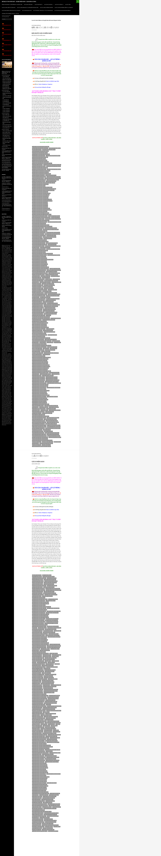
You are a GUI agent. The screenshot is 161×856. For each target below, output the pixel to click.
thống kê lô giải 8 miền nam (54, 805)
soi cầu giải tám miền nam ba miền (52, 380)
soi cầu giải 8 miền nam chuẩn (38, 749)
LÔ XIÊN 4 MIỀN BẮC (6, 111)
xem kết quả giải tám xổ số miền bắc (39, 435)
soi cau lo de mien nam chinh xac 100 (39, 401)
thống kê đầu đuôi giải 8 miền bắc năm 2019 (41, 416)
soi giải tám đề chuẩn (44, 407)
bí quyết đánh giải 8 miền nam (48, 576)
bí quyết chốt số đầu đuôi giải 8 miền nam (40, 151)
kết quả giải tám (36, 297)
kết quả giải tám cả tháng (48, 301)
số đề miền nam (54, 725)
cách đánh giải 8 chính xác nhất (50, 582)
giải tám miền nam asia (37, 286)
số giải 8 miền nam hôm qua (38, 730)
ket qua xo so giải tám (37, 319)
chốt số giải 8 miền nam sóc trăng (53, 611)
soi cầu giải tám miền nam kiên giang (39, 392)
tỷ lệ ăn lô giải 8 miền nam (37, 814)
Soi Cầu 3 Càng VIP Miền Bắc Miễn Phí (46, 7)
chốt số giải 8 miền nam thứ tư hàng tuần (40, 617)
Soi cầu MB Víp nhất (38, 4)
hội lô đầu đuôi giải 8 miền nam (50, 292)
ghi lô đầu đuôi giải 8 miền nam (38, 274)
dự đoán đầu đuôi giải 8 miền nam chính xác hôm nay (42, 253)
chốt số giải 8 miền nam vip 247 (52, 618)
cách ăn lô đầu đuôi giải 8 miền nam (53, 155)
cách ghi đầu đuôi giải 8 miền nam (39, 166)
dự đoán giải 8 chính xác (37, 632)
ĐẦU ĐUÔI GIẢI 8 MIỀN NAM (45, 27)
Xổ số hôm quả (35, 443)
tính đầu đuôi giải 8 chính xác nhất (39, 422)
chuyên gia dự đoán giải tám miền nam (40, 624)
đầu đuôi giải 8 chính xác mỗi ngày (39, 223)
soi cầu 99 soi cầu (46, 354)
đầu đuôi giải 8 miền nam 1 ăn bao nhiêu (51, 229)
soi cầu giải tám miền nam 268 (50, 755)
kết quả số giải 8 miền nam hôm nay (54, 706)
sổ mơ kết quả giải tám (37, 354)
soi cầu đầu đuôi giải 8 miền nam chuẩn (40, 369)
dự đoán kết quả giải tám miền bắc (53, 645)
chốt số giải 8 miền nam (50, 600)
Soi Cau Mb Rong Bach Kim (27, 10)
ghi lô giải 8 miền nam (45, 648)
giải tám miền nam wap (37, 291)
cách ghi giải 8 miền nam (52, 585)
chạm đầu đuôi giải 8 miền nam (52, 179)
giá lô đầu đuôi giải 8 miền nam (51, 274)
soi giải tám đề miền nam (37, 796)
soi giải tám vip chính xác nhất (38, 411)
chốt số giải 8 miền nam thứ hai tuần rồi (40, 615)
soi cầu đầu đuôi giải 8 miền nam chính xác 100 (41, 366)
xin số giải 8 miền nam (37, 825)
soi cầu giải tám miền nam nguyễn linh (40, 393)
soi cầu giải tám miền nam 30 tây (39, 378)
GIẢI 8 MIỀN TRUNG (6, 135)
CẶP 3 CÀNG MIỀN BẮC (7, 78)
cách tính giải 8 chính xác (37, 587)
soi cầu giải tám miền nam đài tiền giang (40, 772)
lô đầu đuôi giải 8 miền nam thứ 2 (39, 328)
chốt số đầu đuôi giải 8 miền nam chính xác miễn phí (42, 187)
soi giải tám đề (35, 407)
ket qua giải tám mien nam (38, 306)
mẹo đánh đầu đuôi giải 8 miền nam (39, 333)
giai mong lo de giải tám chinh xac (51, 280)
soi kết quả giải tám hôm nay (47, 799)
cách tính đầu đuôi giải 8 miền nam (53, 169)
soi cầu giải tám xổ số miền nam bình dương (41, 395)
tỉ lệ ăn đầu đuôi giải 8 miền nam (50, 419)
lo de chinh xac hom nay (37, 330)
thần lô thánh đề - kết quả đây (39, 414)
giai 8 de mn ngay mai (55, 276)
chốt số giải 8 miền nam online (53, 608)
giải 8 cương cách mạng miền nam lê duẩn (40, 653)
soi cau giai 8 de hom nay (54, 372)
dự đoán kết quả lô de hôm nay (39, 271)
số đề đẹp (58, 724)
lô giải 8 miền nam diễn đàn (46, 715)
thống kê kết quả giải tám (38, 419)
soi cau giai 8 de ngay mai (52, 739)
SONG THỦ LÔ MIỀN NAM (7, 126)
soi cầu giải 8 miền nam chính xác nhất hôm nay (41, 745)
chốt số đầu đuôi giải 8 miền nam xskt (40, 211)
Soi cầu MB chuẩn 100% (28, 4)
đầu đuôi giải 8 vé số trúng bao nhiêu (40, 244)
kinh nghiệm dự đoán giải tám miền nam (40, 322)
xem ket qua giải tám (48, 431)
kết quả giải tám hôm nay (52, 303)
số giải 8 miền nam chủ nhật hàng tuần (48, 728)
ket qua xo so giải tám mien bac (49, 319)
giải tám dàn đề (35, 282)
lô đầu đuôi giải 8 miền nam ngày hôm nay (40, 327)
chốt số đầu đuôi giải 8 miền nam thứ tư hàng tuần (42, 200)
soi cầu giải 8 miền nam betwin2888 (39, 742)
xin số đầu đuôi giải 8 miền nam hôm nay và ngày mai (42, 440)
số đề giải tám (46, 348)
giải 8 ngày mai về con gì (42, 662)
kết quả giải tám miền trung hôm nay (40, 698)
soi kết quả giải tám (49, 411)
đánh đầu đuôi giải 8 (55, 217)
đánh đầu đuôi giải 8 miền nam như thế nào (41, 220)
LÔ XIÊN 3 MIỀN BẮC (6, 110)
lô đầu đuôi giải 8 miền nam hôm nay (39, 324)
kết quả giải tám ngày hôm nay (49, 309)
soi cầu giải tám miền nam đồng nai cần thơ (41, 390)
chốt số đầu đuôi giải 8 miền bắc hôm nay (40, 184)
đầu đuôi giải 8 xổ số (52, 244)
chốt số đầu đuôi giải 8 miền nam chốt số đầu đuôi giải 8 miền (44, 188)
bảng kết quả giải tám (37, 149)
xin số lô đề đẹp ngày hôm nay (38, 826)
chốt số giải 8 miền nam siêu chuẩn (39, 611)
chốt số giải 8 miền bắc (53, 599)
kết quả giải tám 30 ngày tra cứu (53, 298)
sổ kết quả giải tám (36, 351)
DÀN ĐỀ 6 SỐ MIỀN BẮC (7, 84)
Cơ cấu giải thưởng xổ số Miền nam (39, 626)
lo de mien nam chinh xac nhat (38, 713)
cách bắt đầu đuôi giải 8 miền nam (39, 158)
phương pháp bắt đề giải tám (38, 339)
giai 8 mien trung (56, 279)
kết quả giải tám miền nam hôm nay (50, 306)
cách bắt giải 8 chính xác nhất (50, 579)
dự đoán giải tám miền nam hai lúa (39, 256)
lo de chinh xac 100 (50, 328)
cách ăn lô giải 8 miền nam (38, 579)
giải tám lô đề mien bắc (56, 282)
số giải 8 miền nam (36, 728)
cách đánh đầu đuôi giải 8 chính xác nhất (40, 161)
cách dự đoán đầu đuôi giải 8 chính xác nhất (52, 164)
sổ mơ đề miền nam (48, 731)
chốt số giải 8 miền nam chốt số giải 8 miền (40, 603)
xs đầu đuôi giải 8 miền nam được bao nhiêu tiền (42, 446)
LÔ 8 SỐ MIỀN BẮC (6, 104)
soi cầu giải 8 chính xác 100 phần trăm (40, 734)
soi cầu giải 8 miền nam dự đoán (39, 751)
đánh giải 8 (35, 627)
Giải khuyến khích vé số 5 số (38, 280)
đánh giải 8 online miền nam (51, 629)
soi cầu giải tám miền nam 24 (48, 375)
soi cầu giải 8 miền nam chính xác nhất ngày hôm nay (42, 746)
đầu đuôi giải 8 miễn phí (51, 235)
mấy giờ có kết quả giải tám (49, 331)
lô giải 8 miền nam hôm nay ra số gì (50, 716)
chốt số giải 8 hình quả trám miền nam (40, 599)
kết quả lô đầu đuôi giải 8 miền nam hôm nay (41, 316)
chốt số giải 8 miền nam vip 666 (38, 620)
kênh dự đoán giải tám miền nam (39, 295)
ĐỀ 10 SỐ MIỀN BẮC (6, 87)
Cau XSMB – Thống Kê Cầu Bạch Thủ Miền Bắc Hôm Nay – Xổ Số (7, 178)
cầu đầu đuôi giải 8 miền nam (38, 178)
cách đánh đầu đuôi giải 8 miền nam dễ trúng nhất (42, 163)
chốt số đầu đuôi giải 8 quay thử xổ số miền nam (42, 214)
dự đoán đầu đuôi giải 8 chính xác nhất (40, 250)
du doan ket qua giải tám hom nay (39, 270)
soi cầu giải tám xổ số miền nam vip (39, 396)
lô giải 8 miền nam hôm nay (38, 716)
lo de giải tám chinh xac (48, 330)
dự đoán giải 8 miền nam (53, 633)
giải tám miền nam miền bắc (38, 288)
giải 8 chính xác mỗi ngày (44, 650)
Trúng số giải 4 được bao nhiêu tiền (39, 425)
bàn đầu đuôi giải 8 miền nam (54, 148)
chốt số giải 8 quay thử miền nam (51, 623)
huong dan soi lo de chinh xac (54, 294)
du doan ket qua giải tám (55, 268)
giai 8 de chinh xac (36, 276)
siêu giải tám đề (50, 342)
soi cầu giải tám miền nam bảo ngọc (39, 383)
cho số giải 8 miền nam (37, 596)
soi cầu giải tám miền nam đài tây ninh (40, 770)
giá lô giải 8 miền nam (55, 648)
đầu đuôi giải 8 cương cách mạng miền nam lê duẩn (42, 226)
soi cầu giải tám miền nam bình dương (40, 764)
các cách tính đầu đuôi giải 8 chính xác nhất (41, 154)
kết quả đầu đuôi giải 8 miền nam (53, 295)
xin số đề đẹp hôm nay (37, 441)
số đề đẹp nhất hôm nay (37, 348)
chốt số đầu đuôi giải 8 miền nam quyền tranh (41, 193)
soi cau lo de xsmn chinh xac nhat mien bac (41, 793)
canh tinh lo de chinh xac (49, 591)
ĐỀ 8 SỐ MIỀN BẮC (6, 85)
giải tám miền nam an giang (38, 285)
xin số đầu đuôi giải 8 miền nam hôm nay (40, 438)
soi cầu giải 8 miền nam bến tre (51, 740)
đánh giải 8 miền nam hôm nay (38, 629)
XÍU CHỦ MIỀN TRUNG (7, 145)
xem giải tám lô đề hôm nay (38, 431)
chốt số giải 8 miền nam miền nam (39, 605)
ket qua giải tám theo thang (48, 310)
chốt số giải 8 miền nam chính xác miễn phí (40, 602)
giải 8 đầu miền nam (53, 653)
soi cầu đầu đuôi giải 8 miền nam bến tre (40, 363)
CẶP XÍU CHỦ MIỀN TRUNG (7, 130)
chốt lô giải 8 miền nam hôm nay (39, 597)
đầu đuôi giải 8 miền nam (37, 229)
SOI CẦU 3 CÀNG (68, 4)
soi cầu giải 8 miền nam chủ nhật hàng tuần (41, 748)
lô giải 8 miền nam (36, 715)
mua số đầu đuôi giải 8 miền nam (39, 336)
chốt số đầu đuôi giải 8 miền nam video (40, 202)
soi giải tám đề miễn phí (51, 408)
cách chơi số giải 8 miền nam (38, 581)
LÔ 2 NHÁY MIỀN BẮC (6, 91)
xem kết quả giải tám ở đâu (38, 820)
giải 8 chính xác (35, 650)
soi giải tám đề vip (44, 410)
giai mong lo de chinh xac (37, 668)
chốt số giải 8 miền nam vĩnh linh (39, 618)
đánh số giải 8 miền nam (48, 630)
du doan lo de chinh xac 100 (51, 271)
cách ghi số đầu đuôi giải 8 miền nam (53, 166)
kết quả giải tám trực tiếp (38, 313)
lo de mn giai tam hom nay (37, 331)
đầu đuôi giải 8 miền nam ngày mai (39, 235)
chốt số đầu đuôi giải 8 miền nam (39, 185)
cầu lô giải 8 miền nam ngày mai (51, 594)
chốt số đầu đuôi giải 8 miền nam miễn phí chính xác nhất (43, 190)
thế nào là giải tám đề (48, 802)
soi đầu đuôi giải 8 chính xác (38, 405)
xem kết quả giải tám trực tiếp (53, 434)
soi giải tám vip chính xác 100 (54, 410)
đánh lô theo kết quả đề (37, 630)
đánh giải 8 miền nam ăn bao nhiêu (54, 627)
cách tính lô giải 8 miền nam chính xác (54, 590)
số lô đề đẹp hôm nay (46, 351)
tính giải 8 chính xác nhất (37, 808)
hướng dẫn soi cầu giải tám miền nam (40, 294)
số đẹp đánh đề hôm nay (50, 727)
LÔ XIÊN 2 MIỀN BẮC (6, 108)
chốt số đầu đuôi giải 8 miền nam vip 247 (40, 205)
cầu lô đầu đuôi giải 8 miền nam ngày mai (52, 178)
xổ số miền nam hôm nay (47, 828)
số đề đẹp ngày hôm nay (37, 725)
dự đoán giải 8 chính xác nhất (49, 632)
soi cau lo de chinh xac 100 (52, 396)
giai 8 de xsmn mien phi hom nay (38, 279)
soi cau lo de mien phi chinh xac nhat (39, 402)
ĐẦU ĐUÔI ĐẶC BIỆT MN (7, 124)
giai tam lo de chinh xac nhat (38, 671)
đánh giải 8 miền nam (42, 627)
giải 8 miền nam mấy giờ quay (49, 659)
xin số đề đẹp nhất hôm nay (48, 441)
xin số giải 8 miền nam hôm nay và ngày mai (50, 825)
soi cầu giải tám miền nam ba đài (39, 380)
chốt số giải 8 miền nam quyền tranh (40, 609)
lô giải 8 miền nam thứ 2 (50, 718)
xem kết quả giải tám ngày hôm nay (52, 432)
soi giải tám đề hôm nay (54, 407)
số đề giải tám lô (53, 348)
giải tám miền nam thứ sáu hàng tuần (40, 289)
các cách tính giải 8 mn (52, 578)
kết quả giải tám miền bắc (37, 304)
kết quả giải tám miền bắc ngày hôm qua (51, 304)
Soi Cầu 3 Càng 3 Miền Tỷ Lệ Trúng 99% (8, 7)
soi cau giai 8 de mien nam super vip (39, 739)
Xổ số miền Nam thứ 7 (46, 444)
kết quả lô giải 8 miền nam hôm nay (39, 706)
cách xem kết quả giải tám (51, 175)
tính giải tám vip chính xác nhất (50, 808)
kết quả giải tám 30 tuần (50, 300)
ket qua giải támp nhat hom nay (39, 315)
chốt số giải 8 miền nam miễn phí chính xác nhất (41, 606)
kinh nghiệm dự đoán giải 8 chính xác (54, 710)
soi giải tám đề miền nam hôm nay (39, 408)
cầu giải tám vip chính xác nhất (50, 593)
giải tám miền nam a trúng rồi (48, 283)
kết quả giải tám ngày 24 (37, 309)
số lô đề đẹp (56, 730)
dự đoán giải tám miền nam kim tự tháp (40, 264)
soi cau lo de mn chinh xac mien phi (39, 790)
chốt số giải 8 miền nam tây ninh (39, 612)
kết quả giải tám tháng (37, 310)
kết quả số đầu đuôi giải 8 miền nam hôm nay (41, 318)
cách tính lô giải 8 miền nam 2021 (39, 590)
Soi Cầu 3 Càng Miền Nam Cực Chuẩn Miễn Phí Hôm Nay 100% (27, 7)
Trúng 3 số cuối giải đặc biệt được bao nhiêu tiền (42, 811)
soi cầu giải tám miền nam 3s (50, 758)
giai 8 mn (34, 662)
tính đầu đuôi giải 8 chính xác (51, 420)
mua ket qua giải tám (49, 719)
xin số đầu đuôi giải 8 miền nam (55, 437)
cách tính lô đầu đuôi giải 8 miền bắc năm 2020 (41, 170)
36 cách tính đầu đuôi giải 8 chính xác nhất (41, 146)
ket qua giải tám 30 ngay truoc (38, 300)
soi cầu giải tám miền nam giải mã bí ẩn (40, 778)
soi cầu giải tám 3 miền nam (55, 752)
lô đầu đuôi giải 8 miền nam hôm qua (39, 325)
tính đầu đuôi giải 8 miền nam (53, 422)
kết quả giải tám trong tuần (51, 312)
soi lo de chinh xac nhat (47, 413)
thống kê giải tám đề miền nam (53, 417)
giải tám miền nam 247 (37, 283)
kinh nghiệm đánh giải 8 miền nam (39, 710)
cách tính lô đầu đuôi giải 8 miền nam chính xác (41, 173)
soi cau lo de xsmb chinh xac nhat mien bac (41, 404)
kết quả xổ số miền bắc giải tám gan (39, 321)
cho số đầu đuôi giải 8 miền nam (39, 181)
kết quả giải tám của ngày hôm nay (39, 303)
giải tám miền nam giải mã (47, 286)
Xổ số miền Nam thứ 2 (37, 829)
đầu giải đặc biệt (36, 247)
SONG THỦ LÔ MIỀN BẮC (7, 95)
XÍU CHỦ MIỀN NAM (6, 127)
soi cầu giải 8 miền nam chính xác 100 (39, 743)
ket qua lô (48, 315)
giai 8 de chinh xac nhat (45, 276)
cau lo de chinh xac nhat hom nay (39, 179)
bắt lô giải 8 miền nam (47, 575)
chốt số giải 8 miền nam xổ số (52, 621)
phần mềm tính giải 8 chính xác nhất (39, 721)
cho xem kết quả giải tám (51, 181)
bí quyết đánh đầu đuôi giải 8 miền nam (40, 152)
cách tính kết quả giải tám (49, 587)
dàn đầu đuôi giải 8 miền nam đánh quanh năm (41, 217)
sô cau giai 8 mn (57, 342)
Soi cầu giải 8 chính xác (37, 733)
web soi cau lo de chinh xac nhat (54, 426)
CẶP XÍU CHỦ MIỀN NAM (7, 116)
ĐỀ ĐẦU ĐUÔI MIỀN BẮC (7, 88)
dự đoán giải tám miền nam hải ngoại (40, 258)
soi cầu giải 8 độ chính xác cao (38, 740)
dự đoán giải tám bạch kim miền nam (39, 255)
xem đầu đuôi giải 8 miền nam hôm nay (53, 428)
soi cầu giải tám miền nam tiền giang (39, 781)
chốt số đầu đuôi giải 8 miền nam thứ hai (40, 197)
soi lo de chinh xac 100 (37, 413)
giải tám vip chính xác (47, 291)
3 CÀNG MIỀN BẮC (6, 76)
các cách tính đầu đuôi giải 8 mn (39, 155)
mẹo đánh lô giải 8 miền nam (38, 719)
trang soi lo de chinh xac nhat (38, 423)
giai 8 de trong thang (37, 277)
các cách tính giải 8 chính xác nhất (39, 578)
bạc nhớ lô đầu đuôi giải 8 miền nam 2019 (40, 148)
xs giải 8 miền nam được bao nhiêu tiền (40, 831)
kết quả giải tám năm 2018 (50, 307)
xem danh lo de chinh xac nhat (38, 428)
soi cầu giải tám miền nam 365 (51, 378)
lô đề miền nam (46, 712)
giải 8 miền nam (48, 279)
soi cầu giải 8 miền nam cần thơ (53, 742)
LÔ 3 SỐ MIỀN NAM (6, 120)
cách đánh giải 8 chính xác (38, 582)
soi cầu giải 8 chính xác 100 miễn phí (49, 733)
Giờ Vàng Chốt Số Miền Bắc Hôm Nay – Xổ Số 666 (10, 13)
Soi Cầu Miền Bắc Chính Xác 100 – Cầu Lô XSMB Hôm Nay (43, 10)
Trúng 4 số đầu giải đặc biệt (51, 423)
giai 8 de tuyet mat (46, 277)
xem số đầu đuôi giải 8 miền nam (54, 435)
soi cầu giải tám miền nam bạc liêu (52, 381)
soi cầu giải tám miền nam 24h (38, 755)
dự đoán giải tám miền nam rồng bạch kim (40, 268)
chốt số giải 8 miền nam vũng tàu (39, 621)
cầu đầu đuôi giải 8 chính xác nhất (53, 176)
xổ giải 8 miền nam (49, 826)
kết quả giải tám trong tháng (38, 312)
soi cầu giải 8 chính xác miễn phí (38, 736)
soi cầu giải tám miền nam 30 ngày (39, 757)
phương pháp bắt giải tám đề (50, 339)
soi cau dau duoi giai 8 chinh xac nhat (40, 360)
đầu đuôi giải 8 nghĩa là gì (37, 238)
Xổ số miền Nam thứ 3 (37, 444)
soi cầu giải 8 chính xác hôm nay (54, 734)
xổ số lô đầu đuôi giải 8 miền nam (46, 443)
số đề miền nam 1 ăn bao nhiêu (38, 727)
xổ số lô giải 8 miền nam (37, 828)
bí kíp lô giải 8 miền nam (37, 576)
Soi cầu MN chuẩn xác (48, 4)
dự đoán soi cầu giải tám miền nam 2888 (40, 273)
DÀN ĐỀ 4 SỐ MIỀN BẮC (7, 82)
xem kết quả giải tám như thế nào (39, 434)
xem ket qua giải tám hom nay (38, 432)
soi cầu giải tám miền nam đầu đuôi (53, 773)
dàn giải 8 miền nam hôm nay (53, 626)
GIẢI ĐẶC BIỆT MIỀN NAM (7, 119)
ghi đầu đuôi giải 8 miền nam (54, 273)
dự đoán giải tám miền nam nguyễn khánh (40, 267)
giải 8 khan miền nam (47, 656)
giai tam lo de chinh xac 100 (45, 282)
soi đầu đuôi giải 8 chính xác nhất (51, 405)
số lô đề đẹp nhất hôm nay (38, 731)
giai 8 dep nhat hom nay (37, 656)
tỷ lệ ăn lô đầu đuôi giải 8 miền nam (39, 426)
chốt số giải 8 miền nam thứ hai (52, 612)
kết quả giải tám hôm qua (38, 692)
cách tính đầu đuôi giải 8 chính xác (39, 169)
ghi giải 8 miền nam (36, 648)
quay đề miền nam (36, 724)
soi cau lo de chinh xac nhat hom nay (40, 398)
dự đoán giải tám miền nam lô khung (40, 265)
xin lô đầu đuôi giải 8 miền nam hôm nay (40, 437)
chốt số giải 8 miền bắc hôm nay (39, 600)
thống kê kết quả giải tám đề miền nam (40, 805)
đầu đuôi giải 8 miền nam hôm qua (53, 232)
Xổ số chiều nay (57, 441)
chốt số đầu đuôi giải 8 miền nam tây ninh (40, 196)
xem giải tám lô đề (47, 429)
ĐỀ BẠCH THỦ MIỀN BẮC (7, 79)
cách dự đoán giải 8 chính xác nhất (39, 585)
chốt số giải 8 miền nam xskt (38, 623)
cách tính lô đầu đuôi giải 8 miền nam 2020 (40, 172)
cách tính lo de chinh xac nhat (38, 175)
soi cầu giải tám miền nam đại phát (39, 387)
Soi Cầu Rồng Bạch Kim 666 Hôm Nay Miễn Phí (62, 10)
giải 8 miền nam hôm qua (37, 659)
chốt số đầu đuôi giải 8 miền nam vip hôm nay (41, 208)
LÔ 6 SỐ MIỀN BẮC (6, 101)
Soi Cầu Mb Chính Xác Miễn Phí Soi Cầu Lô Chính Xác (11, 10)
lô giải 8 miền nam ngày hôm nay (39, 718)
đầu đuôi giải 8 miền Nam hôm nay (39, 232)
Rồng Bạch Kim (42, 342)
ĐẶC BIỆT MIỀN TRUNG (7, 133)
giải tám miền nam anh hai (49, 285)
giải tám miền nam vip (52, 289)
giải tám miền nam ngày (49, 288)
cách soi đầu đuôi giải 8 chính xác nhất (40, 167)
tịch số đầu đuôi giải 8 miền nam (39, 420)
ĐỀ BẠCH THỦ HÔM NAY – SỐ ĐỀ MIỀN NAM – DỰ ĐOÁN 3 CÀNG (19, 1)
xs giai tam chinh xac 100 (53, 831)
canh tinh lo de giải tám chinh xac (39, 176)
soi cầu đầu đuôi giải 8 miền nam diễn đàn (40, 372)
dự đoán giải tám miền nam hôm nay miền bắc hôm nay (43, 259)
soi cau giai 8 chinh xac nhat (51, 736)
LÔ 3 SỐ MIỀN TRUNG (6, 136)
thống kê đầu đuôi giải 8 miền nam (39, 417)
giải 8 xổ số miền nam (37, 665)
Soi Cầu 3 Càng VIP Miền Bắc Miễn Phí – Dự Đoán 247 (64, 7)
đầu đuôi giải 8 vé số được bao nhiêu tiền (40, 241)
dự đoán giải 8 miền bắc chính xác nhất (40, 633)
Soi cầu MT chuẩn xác (59, 4)
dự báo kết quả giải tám (45, 247)
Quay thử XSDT (35, 342)
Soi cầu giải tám (49, 751)
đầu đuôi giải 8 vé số (48, 238)
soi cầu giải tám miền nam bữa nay (54, 383)
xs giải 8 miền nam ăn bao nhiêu (48, 829)
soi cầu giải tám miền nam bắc (38, 381)
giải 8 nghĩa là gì (51, 662)
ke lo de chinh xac (36, 683)
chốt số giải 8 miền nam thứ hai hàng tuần (41, 614)
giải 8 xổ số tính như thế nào (47, 665)
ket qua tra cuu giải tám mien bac (50, 707)
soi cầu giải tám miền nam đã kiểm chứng (40, 384)
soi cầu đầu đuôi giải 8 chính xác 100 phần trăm (41, 357)
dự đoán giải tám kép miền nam (54, 255)
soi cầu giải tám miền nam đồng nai (39, 389)
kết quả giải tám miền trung (38, 307)
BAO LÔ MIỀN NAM (6, 114)
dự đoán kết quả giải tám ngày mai (53, 270)
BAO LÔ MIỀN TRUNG (6, 132)
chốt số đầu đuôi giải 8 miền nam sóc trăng (41, 194)
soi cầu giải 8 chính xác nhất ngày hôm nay (41, 737)
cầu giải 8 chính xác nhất (37, 593)
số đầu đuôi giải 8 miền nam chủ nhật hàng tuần (42, 345)
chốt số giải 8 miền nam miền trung (39, 608)
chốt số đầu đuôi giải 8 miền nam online (40, 191)
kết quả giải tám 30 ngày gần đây (39, 298)
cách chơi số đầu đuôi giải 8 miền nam (40, 160)
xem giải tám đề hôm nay (37, 429)
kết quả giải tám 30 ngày (45, 297)
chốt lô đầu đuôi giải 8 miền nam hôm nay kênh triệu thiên (44, 182)
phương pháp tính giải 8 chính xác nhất (52, 722)
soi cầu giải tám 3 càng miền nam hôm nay (40, 752)
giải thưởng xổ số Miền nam (38, 292)
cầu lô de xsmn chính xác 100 (38, 594)
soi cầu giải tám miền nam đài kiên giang (40, 386)
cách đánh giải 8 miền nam (37, 584)
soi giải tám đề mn (36, 410)
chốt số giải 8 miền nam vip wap (51, 620)
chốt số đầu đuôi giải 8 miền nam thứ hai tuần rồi (42, 199)
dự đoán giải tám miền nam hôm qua (39, 261)
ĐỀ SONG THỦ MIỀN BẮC (7, 81)
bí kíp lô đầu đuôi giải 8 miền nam (49, 149)
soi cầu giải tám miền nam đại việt (53, 387)
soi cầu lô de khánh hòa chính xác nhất (40, 399)
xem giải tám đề (35, 817)
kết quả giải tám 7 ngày (37, 301)
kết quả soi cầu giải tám (55, 318)
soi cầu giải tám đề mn (37, 375)
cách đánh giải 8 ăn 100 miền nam (51, 581)
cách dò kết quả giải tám (37, 164)
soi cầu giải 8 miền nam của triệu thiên (52, 749)
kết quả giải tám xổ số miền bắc (50, 313)
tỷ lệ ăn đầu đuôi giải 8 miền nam (54, 425)
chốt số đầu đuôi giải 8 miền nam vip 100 (40, 203)
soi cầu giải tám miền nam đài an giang (40, 766)
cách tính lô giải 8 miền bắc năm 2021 (53, 588)
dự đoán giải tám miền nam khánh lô (40, 262)
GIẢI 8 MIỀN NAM (40, 456)
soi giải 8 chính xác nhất (55, 793)
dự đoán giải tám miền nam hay (54, 636)
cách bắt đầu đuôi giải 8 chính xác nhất (40, 157)
